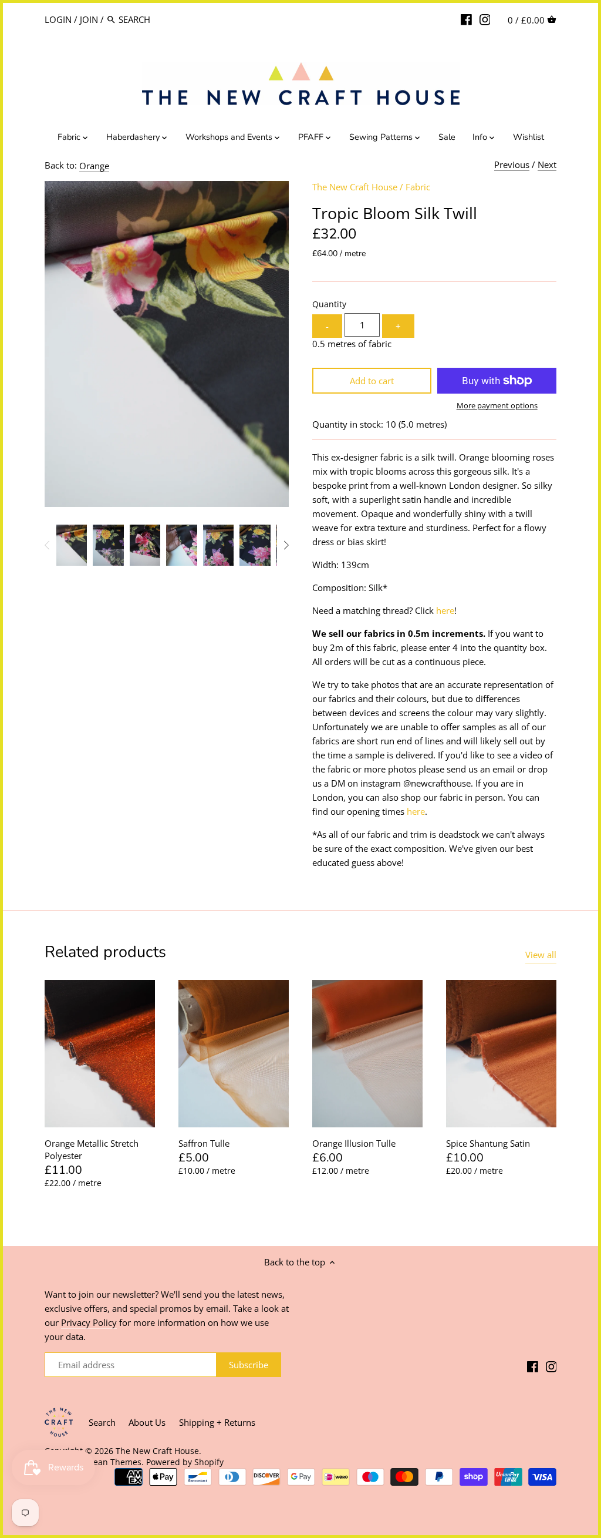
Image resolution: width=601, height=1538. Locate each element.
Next (547, 164)
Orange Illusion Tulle (354, 1143)
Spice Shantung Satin (488, 1143)
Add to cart (372, 381)
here (445, 610)
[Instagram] (485, 19)
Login (58, 19)
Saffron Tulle (203, 1143)
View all (540, 955)
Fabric (418, 187)
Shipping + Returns (217, 1422)
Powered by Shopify (185, 1462)
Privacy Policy (89, 1322)
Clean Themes (113, 1462)
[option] (71, 545)
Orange (94, 166)
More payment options (497, 405)
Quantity (329, 304)
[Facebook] (466, 19)
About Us (147, 1422)
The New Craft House (354, 187)
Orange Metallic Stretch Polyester (92, 1149)
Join (89, 19)
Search (102, 1422)
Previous (511, 164)
